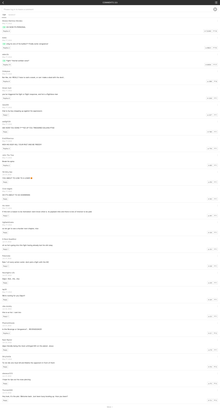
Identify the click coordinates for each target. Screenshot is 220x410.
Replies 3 (6, 148)
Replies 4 (6, 31)
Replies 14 (7, 65)
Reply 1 (5, 115)
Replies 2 (6, 48)
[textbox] (108, 9)
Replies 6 (6, 81)
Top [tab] (4, 15)
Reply (5, 132)
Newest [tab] (11, 15)
